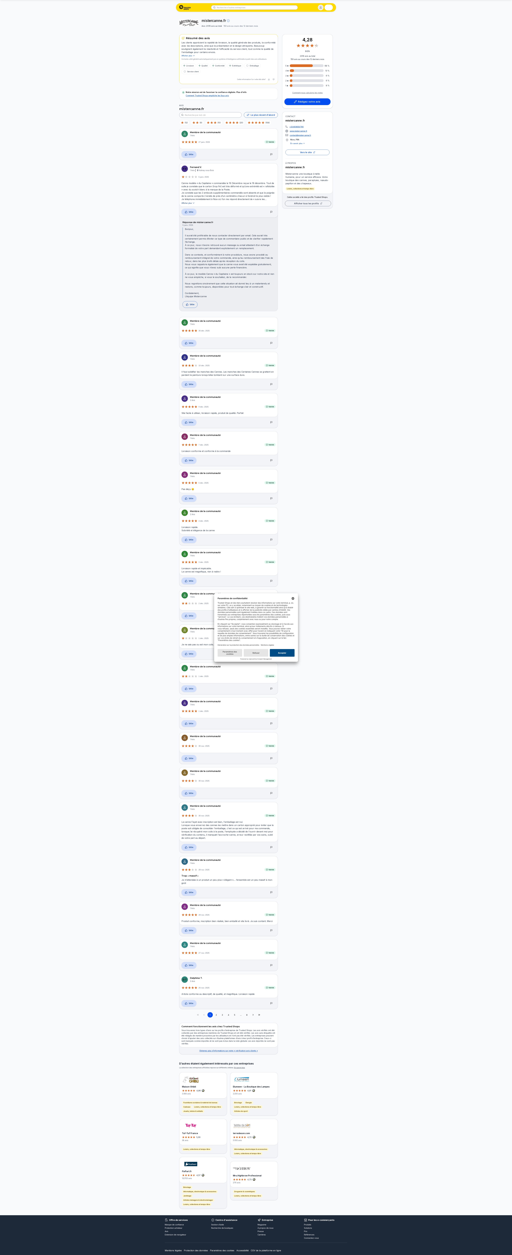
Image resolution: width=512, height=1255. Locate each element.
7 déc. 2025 (204, 445)
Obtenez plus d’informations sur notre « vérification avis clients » (228, 1051)
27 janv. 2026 (204, 142)
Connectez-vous (311, 1238)
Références (309, 1235)
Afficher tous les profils (306, 203)
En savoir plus (296, 143)
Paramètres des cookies (222, 1250)
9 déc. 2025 (204, 407)
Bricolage (187, 1187)
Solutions (308, 1228)
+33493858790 (296, 127)
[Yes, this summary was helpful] (269, 79)
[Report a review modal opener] (271, 154)
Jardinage (187, 1196)
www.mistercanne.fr (298, 131)
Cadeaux (186, 1107)
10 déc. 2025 (204, 365)
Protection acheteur (173, 1228)
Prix (305, 1231)
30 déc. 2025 (204, 331)
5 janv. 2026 (204, 177)
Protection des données (196, 1250)
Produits (307, 1224)
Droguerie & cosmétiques (244, 1192)
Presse (261, 1231)
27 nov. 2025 (204, 953)
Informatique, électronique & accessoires (199, 1192)
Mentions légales (173, 1250)
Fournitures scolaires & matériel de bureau (200, 1103)
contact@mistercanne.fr (300, 135)
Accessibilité (242, 1250)
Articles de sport (241, 1111)
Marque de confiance (174, 1224)
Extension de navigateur (175, 1235)
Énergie (249, 1103)
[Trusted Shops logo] (185, 7)
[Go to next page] (253, 1015)
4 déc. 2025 (204, 521)
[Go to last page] (259, 1015)
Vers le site (306, 152)
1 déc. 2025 (204, 638)
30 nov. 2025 (204, 746)
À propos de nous (265, 1228)
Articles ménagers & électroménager (198, 1200)
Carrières (262, 1235)
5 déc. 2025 (204, 483)
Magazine (262, 1224)
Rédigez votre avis (309, 101)
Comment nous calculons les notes (307, 93)
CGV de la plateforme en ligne (266, 1250)
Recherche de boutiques (222, 1228)
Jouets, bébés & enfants (193, 1111)
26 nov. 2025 (204, 988)
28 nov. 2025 (204, 870)
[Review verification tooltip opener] (228, 20)
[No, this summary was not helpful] (273, 79)
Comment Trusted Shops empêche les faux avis (207, 95)
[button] (320, 7)
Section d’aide (217, 1224)
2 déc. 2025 (204, 603)
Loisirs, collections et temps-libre (300, 189)
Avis (166, 1231)
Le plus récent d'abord (263, 115)
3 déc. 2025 (204, 562)
